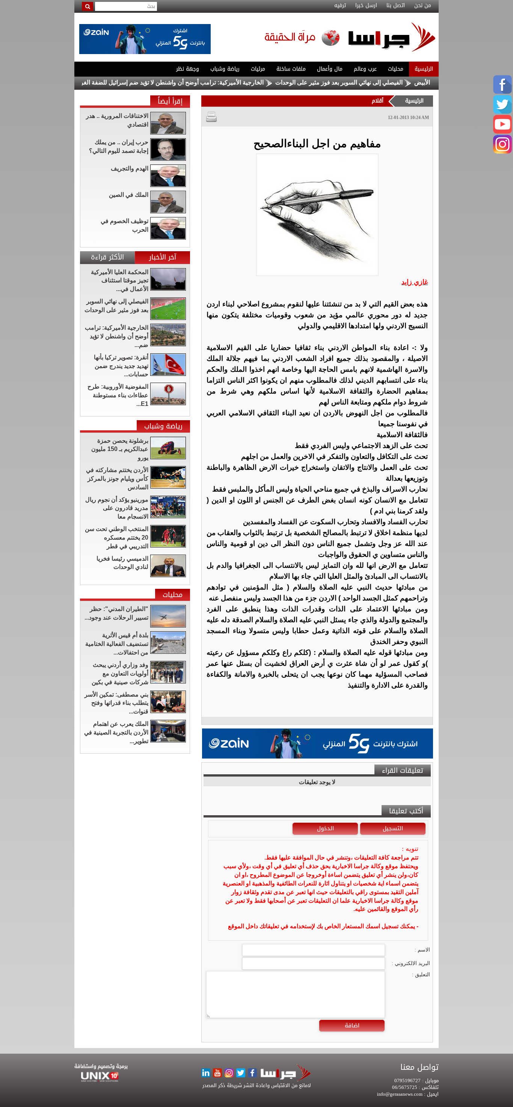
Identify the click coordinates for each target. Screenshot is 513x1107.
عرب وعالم (365, 69)
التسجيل (393, 828)
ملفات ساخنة (291, 69)
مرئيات (258, 69)
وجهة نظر (187, 69)
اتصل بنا (395, 5)
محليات (395, 69)
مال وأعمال (330, 69)
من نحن (422, 5)
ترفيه (340, 5)
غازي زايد (414, 282)
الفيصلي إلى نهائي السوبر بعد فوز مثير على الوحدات (364, 82)
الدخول (325, 828)
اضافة (352, 1025)
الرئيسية (424, 69)
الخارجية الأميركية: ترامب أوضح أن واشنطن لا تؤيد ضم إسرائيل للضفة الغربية (194, 82)
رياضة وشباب (225, 69)
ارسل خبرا (366, 5)
